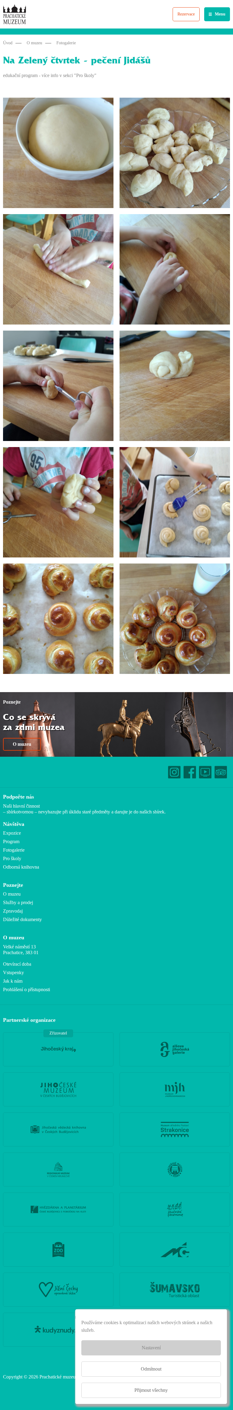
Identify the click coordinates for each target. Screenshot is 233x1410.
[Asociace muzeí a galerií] (175, 1250)
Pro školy (12, 858)
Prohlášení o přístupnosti (26, 989)
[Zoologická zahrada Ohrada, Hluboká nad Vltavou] (58, 1250)
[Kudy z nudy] (58, 1330)
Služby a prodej (18, 902)
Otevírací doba (17, 964)
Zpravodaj (13, 911)
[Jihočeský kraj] (58, 1049)
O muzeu (34, 43)
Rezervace (186, 14)
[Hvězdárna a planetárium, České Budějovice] (58, 1210)
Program (11, 841)
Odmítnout (151, 1368)
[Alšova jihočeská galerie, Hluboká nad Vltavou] (175, 1049)
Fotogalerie (66, 43)
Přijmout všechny (151, 1390)
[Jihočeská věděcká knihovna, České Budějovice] (58, 1129)
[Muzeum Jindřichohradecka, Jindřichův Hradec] (175, 1089)
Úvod (7, 43)
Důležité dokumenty (22, 919)
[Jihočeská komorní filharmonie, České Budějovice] (175, 1210)
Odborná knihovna (21, 867)
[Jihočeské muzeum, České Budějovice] (58, 1089)
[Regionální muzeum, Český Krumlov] (58, 1169)
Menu (220, 14)
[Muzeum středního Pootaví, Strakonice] (175, 1129)
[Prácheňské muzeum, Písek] (175, 1169)
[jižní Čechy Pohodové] (58, 1290)
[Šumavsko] (175, 1290)
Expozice (12, 833)
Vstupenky (13, 972)
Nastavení (151, 1347)
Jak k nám (12, 981)
